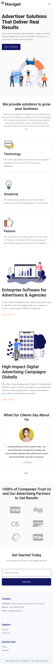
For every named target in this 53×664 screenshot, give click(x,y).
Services (5, 650)
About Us (6, 633)
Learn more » (8, 314)
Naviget (13, 4)
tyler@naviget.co (15, 610)
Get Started (11, 47)
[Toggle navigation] (49, 4)
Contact (5, 629)
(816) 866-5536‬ (16, 607)
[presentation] (5, 445)
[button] (25, 473)
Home (4, 646)
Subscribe (26, 581)
